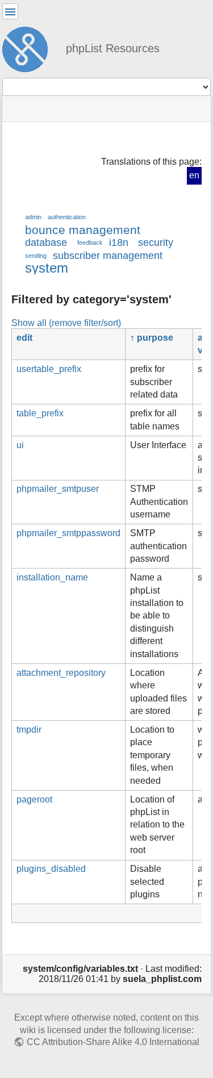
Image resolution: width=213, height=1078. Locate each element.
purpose (155, 337)
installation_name (52, 577)
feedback (90, 242)
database (46, 242)
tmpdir (28, 729)
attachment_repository (61, 673)
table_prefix (40, 413)
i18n (118, 242)
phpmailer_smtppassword (68, 533)
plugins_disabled (51, 869)
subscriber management (107, 255)
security (155, 242)
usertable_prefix (48, 369)
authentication (67, 217)
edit (24, 337)
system (46, 267)
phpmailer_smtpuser (57, 489)
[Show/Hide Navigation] (10, 11)
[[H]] (29, 48)
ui (20, 445)
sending (36, 255)
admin (33, 217)
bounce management (82, 229)
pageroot (34, 799)
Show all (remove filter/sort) (66, 322)
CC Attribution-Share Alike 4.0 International (113, 1042)
